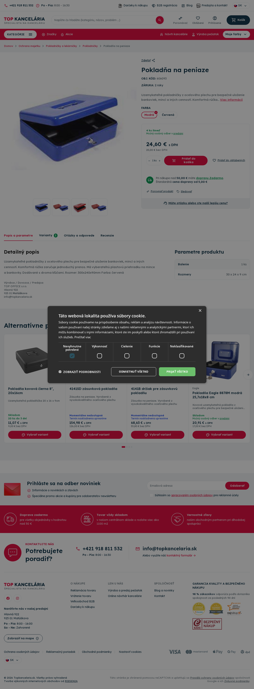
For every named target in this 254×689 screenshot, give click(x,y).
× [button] (199, 310)
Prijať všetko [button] (177, 371)
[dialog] (127, 344)
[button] (80, 371)
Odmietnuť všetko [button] (133, 371)
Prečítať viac (82, 337)
